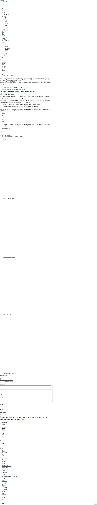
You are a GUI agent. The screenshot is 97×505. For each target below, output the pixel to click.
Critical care (6, 21)
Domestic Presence (5, 30)
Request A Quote (4, 483)
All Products (3, 451)
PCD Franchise (3, 474)
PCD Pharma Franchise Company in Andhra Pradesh (19, 374)
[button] (2, 4)
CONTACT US (3, 454)
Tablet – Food (3, 491)
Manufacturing (3, 463)
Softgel (5, 18)
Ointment (3, 469)
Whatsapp (17, 447)
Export (2, 457)
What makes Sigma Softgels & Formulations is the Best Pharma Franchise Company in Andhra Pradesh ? (14, 89)
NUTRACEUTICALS (6, 15)
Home (2, 7)
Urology (3, 436)
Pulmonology (6, 27)
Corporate (3, 8)
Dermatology (3, 65)
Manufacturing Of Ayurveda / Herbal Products (7, 464)
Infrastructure (3, 461)
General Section (3, 423)
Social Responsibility (4, 485)
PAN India (3, 473)
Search (2, 499)
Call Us (12, 447)
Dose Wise (4, 16)
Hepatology (6, 25)
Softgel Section (3, 424)
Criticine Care (3, 430)
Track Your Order (4, 494)
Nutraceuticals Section (4, 422)
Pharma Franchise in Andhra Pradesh (41, 374)
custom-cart (3, 455)
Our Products (3, 471)
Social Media (3, 484)
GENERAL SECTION (6, 14)
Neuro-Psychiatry (4, 428)
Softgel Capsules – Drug (4, 487)
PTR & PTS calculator (4, 481)
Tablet (5, 17)
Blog (2, 31)
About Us (3, 450)
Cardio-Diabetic (6, 20)
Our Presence (3, 29)
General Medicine (4, 62)
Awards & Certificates (4, 452)
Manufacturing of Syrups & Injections (6, 466)
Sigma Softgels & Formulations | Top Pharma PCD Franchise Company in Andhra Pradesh (12, 87)
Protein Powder (3, 480)
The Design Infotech (22, 419)
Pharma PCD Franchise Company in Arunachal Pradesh (6, 380)
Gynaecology (6, 24)
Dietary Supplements (7, 22)
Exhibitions (3, 456)
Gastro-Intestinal (6, 23)
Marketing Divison (4, 468)
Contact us (3, 32)
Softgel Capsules (4, 486)
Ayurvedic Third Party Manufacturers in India (5, 378)
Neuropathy (3, 434)
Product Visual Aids (4, 479)
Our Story (4, 10)
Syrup (2, 490)
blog (2, 74)
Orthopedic (6, 26)
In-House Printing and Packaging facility (6, 460)
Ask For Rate (7, 447)
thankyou (3, 493)
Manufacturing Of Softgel (5, 465)
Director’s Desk (5, 9)
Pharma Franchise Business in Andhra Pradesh (31, 374)
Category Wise (5, 19)
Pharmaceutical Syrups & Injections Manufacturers (8, 475)
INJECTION (3, 462)
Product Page (3, 478)
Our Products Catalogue (4, 472)
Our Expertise (3, 470)
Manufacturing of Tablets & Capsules (6, 467)
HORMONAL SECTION (6, 13)
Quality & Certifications (6, 11)
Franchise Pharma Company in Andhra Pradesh (7, 374)
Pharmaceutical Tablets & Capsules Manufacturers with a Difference (10, 476)
